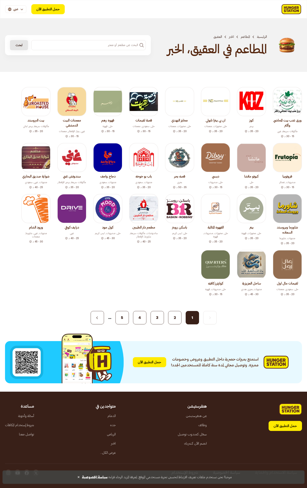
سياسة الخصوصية (95, 477)
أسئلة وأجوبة (26, 416)
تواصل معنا (26, 434)
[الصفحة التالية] (97, 317)
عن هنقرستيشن (196, 416)
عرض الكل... (108, 452)
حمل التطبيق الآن (48, 9)
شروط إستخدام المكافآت (19, 425)
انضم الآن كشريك (195, 443)
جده (113, 425)
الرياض (111, 434)
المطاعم (245, 36)
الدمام (112, 416)
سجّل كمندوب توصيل (192, 434)
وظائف (202, 425)
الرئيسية (262, 36)
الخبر (231, 36)
